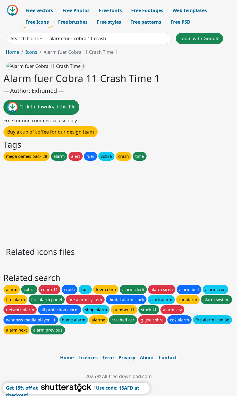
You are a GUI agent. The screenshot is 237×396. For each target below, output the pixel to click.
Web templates (190, 10)
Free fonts (110, 10)
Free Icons (37, 22)
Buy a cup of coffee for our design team (50, 132)
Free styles (109, 22)
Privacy (126, 357)
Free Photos (76, 10)
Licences (88, 357)
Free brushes (73, 22)
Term (108, 357)
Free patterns (145, 22)
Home (12, 52)
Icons (31, 52)
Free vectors (39, 10)
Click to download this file (46, 106)
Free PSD (180, 22)
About (147, 357)
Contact (168, 357)
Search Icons (25, 38)
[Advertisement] (118, 202)
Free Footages (147, 10)
